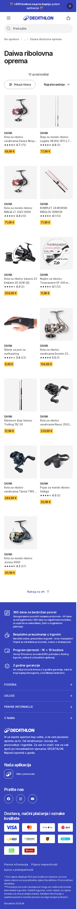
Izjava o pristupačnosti (18, 898)
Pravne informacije (16, 893)
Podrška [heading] (10, 690)
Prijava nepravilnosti (44, 893)
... (25, 39)
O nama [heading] (9, 724)
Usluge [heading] (9, 702)
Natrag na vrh (36, 591)
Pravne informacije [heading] (18, 713)
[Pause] (70, 6)
